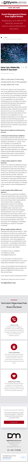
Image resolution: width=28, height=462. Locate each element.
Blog (6, 37)
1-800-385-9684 (14, 8)
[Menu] (2, 2)
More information (7, 458)
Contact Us (14, 422)
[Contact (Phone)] (18, 450)
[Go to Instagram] (14, 450)
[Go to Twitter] (10, 450)
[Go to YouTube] (12, 450)
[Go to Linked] (16, 450)
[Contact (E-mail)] (20, 450)
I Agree (23, 457)
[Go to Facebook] (8, 450)
